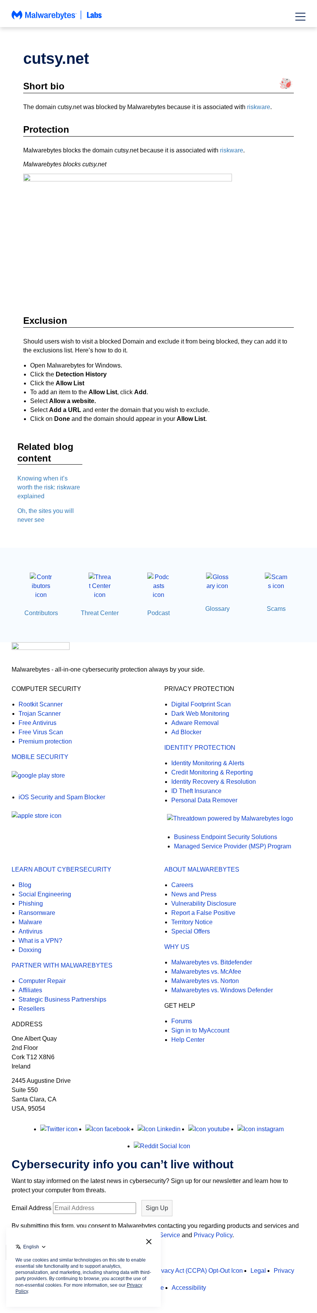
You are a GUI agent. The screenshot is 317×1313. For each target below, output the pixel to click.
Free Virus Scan (41, 732)
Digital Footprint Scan (201, 704)
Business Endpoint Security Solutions (225, 837)
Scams (276, 608)
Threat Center (100, 613)
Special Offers (190, 931)
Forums (181, 1021)
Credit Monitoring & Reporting (212, 772)
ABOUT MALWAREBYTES (201, 869)
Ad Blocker (186, 732)
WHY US (176, 947)
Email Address (31, 1208)
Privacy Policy (213, 1235)
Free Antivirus (37, 723)
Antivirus (31, 931)
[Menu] (300, 17)
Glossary (217, 608)
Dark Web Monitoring (200, 713)
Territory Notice (192, 922)
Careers (182, 885)
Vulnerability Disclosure (203, 903)
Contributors (41, 613)
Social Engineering (45, 894)
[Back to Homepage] (57, 18)
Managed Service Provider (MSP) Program (232, 846)
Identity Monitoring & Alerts (207, 763)
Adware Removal (195, 723)
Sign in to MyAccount (200, 1030)
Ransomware (37, 913)
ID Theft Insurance (196, 791)
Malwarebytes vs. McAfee (206, 971)
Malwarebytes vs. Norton (205, 981)
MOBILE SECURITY (40, 757)
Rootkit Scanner (41, 704)
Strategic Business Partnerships (62, 999)
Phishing (31, 903)
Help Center (188, 1039)
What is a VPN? (40, 940)
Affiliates (30, 990)
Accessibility (189, 1287)
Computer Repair (42, 981)
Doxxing (30, 950)
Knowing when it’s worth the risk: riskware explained (48, 487)
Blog (25, 885)
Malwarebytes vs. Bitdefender (211, 962)
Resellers (32, 1008)
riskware (258, 107)
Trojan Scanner (40, 713)
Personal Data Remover (204, 800)
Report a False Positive (203, 913)
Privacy (284, 1270)
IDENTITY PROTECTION (199, 747)
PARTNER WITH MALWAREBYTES (62, 965)
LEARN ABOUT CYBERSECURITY (61, 869)
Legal (258, 1270)
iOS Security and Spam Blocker (62, 797)
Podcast (158, 613)
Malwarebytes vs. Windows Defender (222, 990)
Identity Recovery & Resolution (213, 781)
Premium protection (45, 741)
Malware (30, 922)
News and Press (193, 894)
